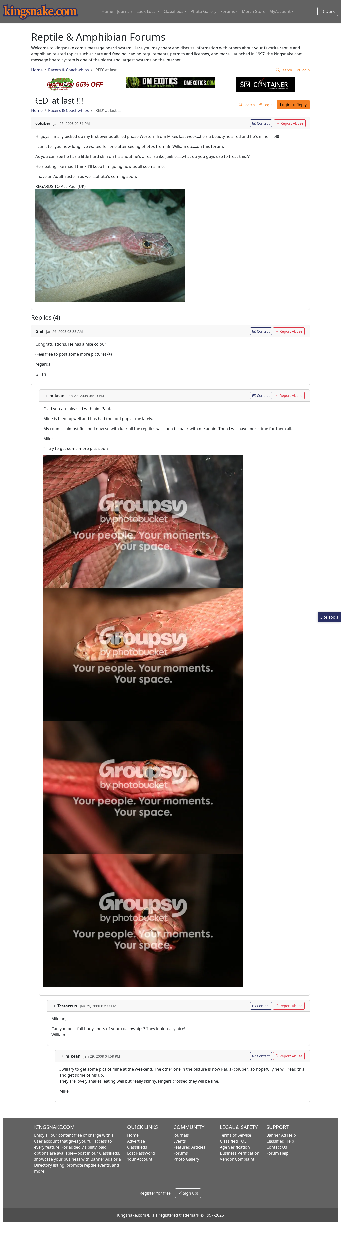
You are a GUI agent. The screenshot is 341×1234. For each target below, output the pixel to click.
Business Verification (239, 1153)
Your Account (139, 1159)
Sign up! (190, 1193)
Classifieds (137, 1147)
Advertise (136, 1141)
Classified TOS (233, 1141)
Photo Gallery (203, 11)
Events (179, 1141)
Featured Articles (189, 1147)
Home (107, 11)
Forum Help (277, 1153)
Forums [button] (227, 11)
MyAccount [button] (280, 11)
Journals (125, 11)
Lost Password (141, 1153)
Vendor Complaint (237, 1159)
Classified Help (280, 1141)
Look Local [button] (147, 11)
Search (286, 70)
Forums (180, 1153)
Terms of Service (235, 1135)
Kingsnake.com (131, 1215)
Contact (263, 123)
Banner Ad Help (281, 1135)
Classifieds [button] (173, 11)
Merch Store (253, 11)
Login (305, 70)
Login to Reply (293, 104)
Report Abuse (291, 123)
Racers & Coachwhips (68, 70)
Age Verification (235, 1147)
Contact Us (276, 1147)
